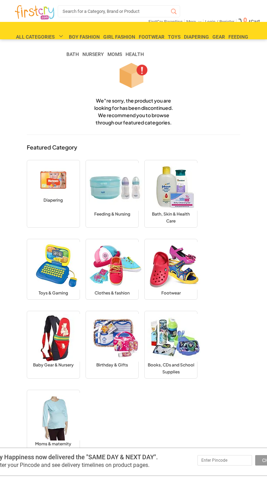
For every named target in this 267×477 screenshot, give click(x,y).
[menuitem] (34, 12)
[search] (119, 11)
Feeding (238, 37)
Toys (174, 37)
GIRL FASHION (119, 37)
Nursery (93, 54)
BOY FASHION (84, 37)
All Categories (35, 37)
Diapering (196, 37)
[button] (53, 194)
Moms (114, 54)
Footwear (151, 37)
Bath (72, 54)
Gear (218, 37)
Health (135, 54)
